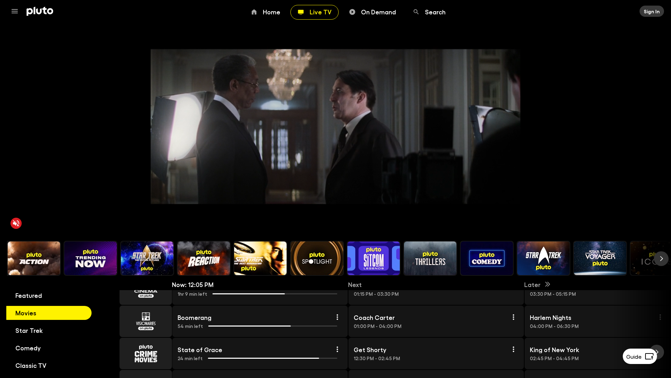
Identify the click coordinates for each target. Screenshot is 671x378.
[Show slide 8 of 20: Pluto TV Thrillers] (430, 258)
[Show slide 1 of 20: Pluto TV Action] (34, 258)
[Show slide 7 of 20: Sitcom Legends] (374, 258)
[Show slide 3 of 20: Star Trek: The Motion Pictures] (147, 258)
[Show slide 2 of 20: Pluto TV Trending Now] (90, 258)
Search (435, 11)
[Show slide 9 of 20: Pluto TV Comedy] (487, 258)
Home (271, 11)
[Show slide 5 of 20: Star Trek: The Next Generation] (260, 258)
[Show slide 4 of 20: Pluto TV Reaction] (204, 258)
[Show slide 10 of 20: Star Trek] (543, 258)
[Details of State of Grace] (337, 349)
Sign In (652, 11)
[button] (137, 321)
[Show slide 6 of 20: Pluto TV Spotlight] (317, 258)
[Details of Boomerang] (337, 317)
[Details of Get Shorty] (513, 349)
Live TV (321, 11)
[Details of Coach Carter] (513, 317)
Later (532, 284)
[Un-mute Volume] (16, 223)
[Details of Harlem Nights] (660, 317)
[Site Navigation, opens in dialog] (17, 11)
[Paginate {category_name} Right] (661, 258)
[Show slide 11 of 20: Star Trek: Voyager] (600, 258)
